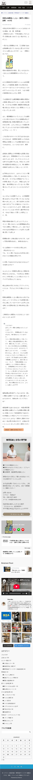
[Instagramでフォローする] (14, 529)
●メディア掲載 (7, 717)
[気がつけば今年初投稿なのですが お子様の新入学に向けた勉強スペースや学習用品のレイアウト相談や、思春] (16, 627)
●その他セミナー (7, 663)
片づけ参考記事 (7, 692)
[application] (16, 586)
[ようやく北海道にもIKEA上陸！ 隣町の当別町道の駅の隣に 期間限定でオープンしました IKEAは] (6, 617)
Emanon (20, 777)
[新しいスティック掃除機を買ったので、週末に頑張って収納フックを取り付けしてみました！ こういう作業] (16, 617)
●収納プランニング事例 (9, 677)
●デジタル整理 (7, 697)
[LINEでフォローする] (18, 529)
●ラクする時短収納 (8, 703)
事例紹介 (4, 672)
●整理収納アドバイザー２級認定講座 (13, 669)
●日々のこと (6, 723)
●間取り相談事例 (7, 680)
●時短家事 (6, 712)
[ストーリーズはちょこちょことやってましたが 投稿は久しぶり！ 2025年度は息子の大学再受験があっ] (27, 617)
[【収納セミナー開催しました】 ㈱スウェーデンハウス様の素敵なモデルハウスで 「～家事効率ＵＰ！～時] (27, 627)
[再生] (4, 593)
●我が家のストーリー (8, 689)
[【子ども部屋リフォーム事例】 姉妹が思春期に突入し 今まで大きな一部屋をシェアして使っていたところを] (27, 638)
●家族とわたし (7, 720)
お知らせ (5, 657)
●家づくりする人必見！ (9, 686)
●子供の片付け (7, 709)
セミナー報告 (6, 660)
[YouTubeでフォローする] (22, 529)
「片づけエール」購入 (16, 514)
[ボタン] (26, 3)
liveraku (28, 24)
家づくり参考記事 (7, 683)
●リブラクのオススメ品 (9, 706)
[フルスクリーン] (29, 593)
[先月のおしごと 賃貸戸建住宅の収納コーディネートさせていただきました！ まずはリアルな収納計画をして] (6, 627)
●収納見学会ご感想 (8, 666)
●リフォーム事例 (7, 675)
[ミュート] (26, 593)
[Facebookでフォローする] (10, 529)
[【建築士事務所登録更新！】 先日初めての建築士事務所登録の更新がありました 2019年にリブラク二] (16, 638)
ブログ (4, 655)
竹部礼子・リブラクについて (10, 715)
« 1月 (2, 760)
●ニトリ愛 (6, 700)
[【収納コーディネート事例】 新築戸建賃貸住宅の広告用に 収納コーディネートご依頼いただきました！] (6, 638)
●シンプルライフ (8, 695)
